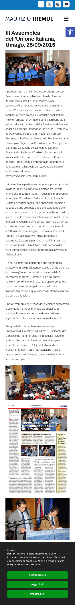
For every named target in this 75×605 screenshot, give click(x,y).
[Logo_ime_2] (29, 18)
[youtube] (66, 4)
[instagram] (58, 4)
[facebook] (41, 4)
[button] (70, 32)
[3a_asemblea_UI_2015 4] (37, 499)
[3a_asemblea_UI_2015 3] (37, 404)
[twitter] (49, 4)
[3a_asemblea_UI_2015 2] (37, 367)
